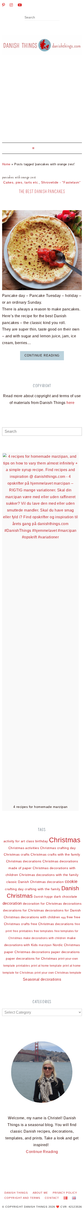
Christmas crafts (17, 854)
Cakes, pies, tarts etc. (21, 182)
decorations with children (40, 917)
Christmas (64, 840)
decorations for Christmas (23, 910)
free (70, 917)
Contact (52, 1197)
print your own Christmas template (58, 972)
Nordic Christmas (66, 945)
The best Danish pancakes (42, 191)
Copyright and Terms (22, 1197)
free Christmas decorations (52, 924)
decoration (12, 903)
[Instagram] (11, 5)
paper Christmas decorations (27, 952)
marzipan (45, 945)
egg (63, 917)
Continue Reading (42, 355)
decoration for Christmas (42, 903)
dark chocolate (65, 896)
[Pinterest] (3, 5)
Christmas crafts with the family (55, 854)
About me (40, 1192)
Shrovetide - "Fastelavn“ (60, 182)
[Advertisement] (42, 102)
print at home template (46, 965)
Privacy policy (65, 1192)
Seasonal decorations (42, 979)
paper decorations (65, 952)
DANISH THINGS (16, 1192)
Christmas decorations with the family (48, 875)
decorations (72, 903)
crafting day (14, 889)
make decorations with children (44, 938)
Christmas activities (23, 848)
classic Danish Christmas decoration (35, 882)
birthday (41, 841)
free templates (43, 931)
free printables (23, 931)
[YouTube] (20, 5)
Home (6, 164)
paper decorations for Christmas (31, 958)
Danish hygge (43, 896)
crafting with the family (42, 889)
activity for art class (19, 841)
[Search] (58, 17)
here (70, 403)
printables (23, 965)
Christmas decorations (24, 861)
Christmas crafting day (58, 848)
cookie (71, 881)
